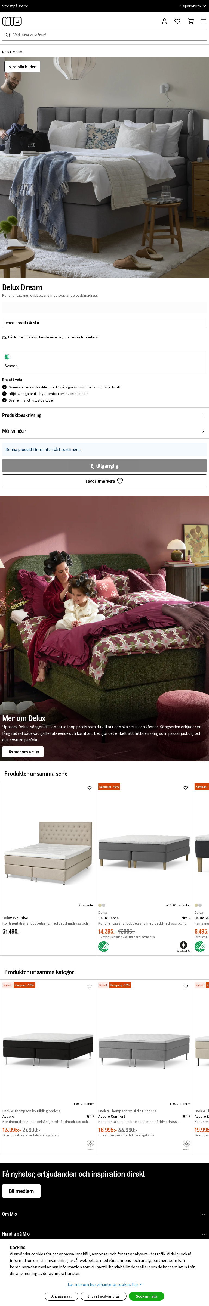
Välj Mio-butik (190, 6)
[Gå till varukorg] (190, 21)
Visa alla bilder (22, 66)
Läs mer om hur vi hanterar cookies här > (105, 1284)
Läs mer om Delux (23, 751)
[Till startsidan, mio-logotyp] (12, 21)
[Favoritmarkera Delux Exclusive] (89, 787)
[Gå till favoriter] (177, 21)
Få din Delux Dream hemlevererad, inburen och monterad (54, 337)
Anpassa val (61, 1296)
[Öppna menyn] (203, 21)
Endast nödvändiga (103, 1296)
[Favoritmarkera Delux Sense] (185, 787)
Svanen (11, 365)
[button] (104, 167)
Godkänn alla (147, 1296)
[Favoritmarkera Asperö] (89, 986)
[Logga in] (164, 21)
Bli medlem (21, 1190)
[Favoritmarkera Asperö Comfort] (185, 986)
